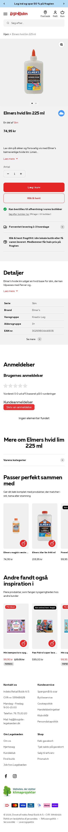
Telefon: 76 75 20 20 (15, 713)
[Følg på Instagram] (14, 776)
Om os (7, 740)
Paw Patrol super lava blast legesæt (44, 652)
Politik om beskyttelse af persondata (20, 818)
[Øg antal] (21, 173)
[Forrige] (4, 4)
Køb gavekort (45, 740)
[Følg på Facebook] (5, 776)
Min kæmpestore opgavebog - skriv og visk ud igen (16, 652)
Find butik (9, 758)
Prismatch (43, 758)
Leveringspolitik (26, 822)
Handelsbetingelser (48, 709)
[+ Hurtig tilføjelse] (23, 543)
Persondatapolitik (47, 721)
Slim (16, 122)
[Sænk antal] (8, 173)
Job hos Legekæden (15, 764)
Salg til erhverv (45, 752)
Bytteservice (44, 697)
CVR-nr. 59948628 (14, 697)
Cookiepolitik (44, 703)
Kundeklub (9, 752)
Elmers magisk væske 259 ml (16, 552)
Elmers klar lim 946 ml (43, 552)
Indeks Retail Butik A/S (16, 691)
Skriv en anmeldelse (19, 407)
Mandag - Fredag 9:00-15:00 (13, 705)
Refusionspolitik (48, 818)
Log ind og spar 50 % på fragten (34, 3)
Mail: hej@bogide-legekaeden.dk (13, 721)
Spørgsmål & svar (47, 691)
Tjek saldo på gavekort (50, 746)
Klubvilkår (42, 715)
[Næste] (64, 4)
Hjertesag (9, 746)
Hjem (6, 34)
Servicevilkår (9, 822)
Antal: (6, 166)
